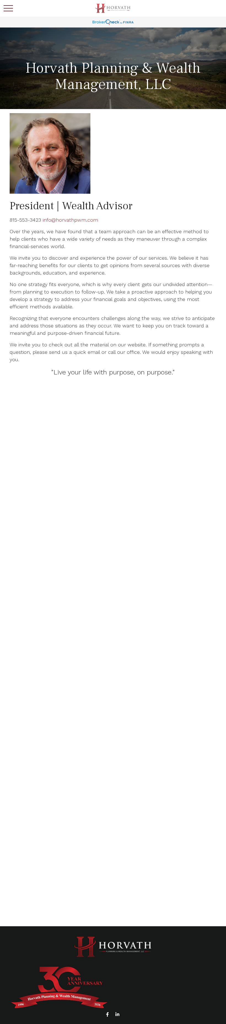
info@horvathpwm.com (70, 220)
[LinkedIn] (117, 1014)
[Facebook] (107, 1014)
